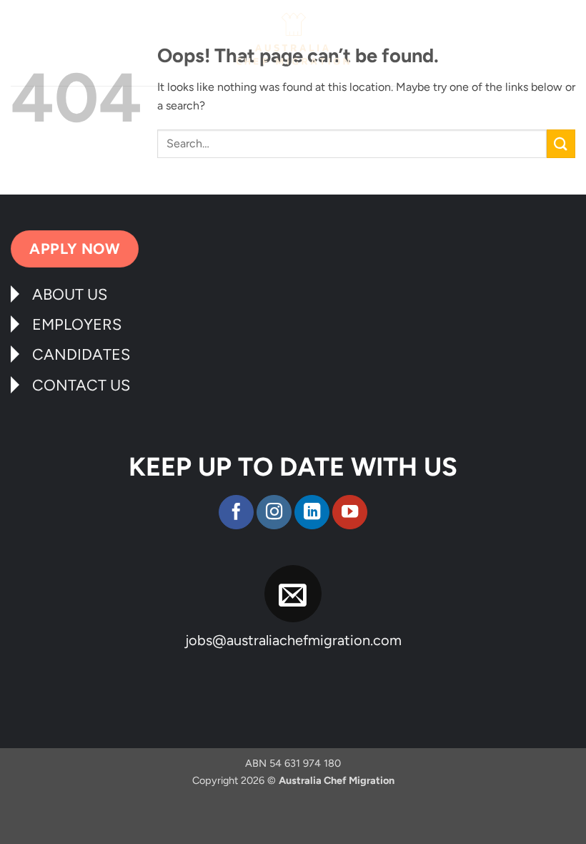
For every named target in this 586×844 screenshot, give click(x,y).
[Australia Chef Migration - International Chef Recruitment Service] (293, 43)
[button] (19, 48)
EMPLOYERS (76, 324)
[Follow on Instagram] (274, 512)
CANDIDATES (81, 354)
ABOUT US (69, 294)
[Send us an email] (293, 594)
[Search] (570, 44)
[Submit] (561, 143)
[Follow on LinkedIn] (311, 512)
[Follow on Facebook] (236, 512)
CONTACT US (81, 385)
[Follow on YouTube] (349, 512)
